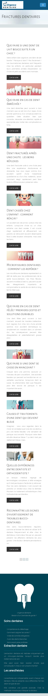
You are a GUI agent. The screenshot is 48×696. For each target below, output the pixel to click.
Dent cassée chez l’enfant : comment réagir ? (20, 214)
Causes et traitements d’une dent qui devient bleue (22, 417)
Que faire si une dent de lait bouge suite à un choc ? (23, 49)
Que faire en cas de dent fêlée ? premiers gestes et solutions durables (24, 310)
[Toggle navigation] (43, 5)
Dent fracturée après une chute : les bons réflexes (21, 157)
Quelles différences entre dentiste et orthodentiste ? (20, 469)
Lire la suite (13, 77)
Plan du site (24, 695)
